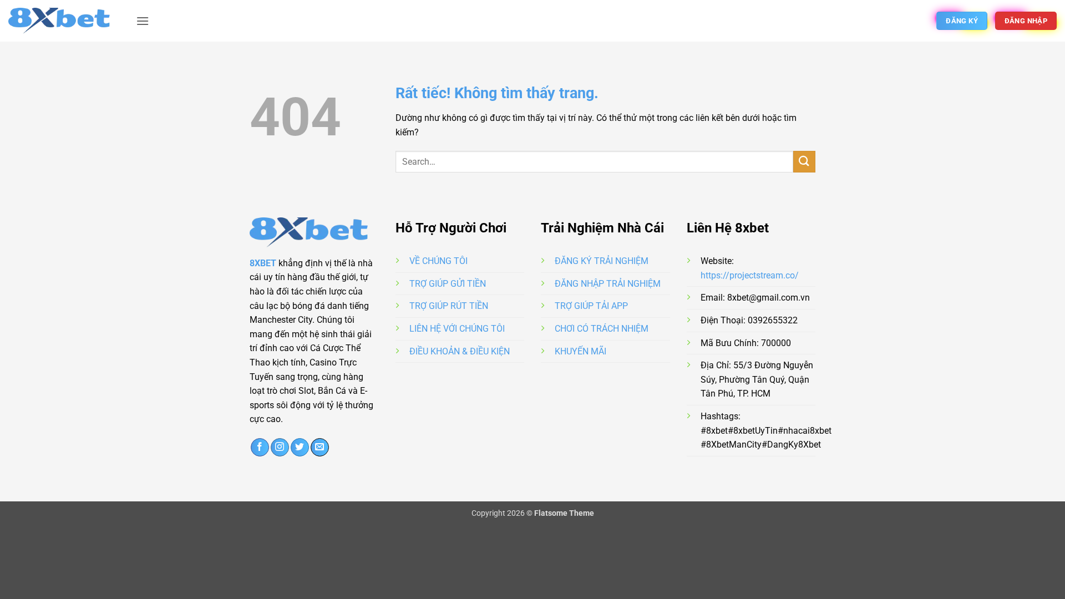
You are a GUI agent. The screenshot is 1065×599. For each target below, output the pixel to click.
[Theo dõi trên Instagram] (280, 447)
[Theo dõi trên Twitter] (300, 447)
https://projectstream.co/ (750, 275)
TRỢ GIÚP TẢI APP (591, 306)
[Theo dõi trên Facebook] (260, 447)
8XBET (263, 263)
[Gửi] (804, 161)
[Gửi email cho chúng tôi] (320, 447)
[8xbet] (63, 20)
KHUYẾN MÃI (580, 351)
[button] (142, 20)
